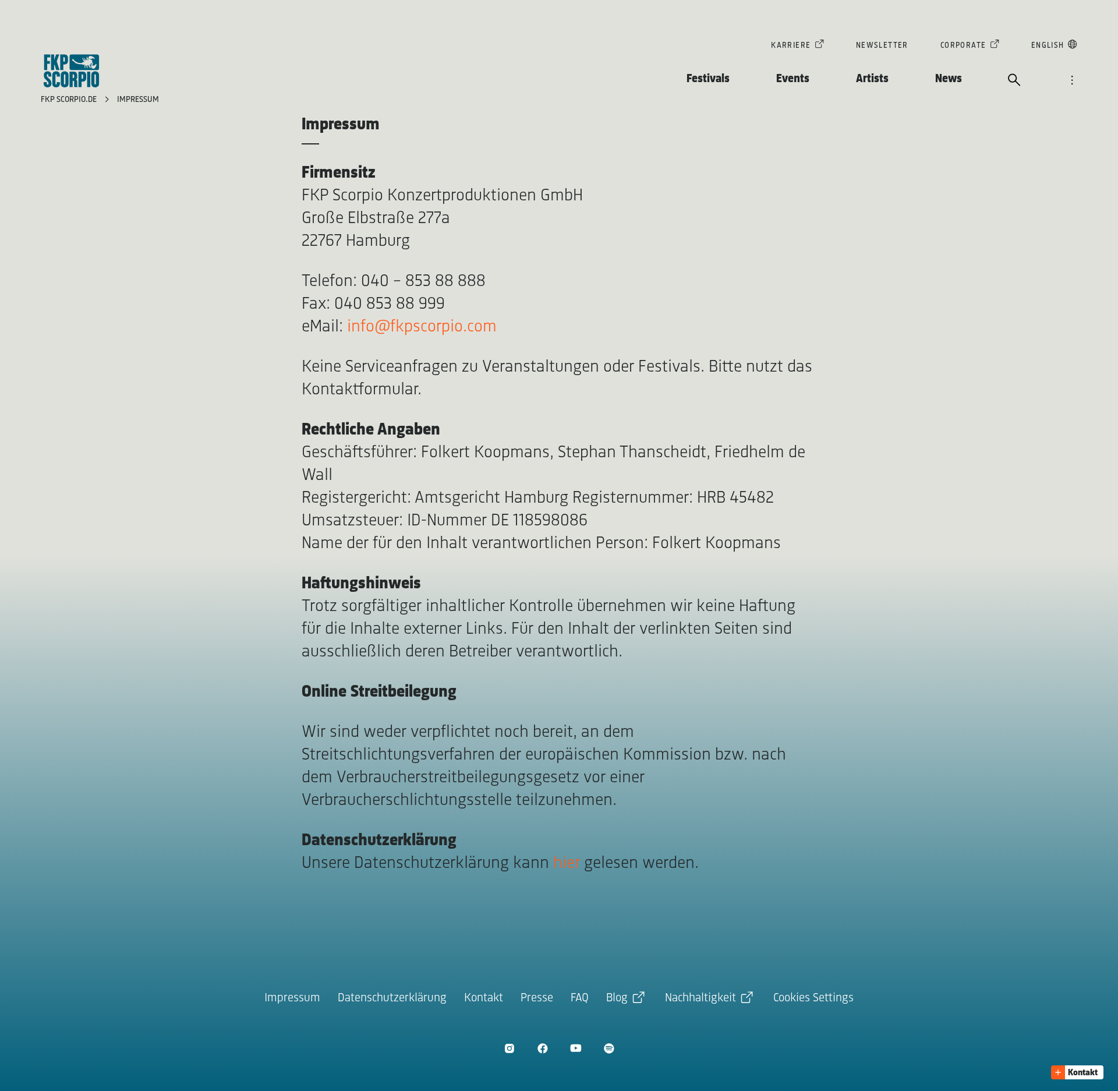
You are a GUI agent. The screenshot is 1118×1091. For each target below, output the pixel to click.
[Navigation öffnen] (1072, 81)
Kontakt (483, 998)
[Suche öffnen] (1014, 81)
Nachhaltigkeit (700, 998)
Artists (872, 79)
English (1047, 45)
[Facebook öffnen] (542, 1048)
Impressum (138, 100)
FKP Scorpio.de (70, 100)
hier (566, 864)
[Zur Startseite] (71, 70)
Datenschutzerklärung (392, 998)
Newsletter (882, 45)
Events (792, 79)
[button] (1077, 1072)
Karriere (791, 45)
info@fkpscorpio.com (422, 327)
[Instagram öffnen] (509, 1048)
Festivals (708, 79)
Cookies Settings (813, 998)
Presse (537, 998)
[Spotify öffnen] (609, 1048)
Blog (617, 998)
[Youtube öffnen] (575, 1048)
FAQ (580, 998)
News (948, 79)
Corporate (963, 45)
